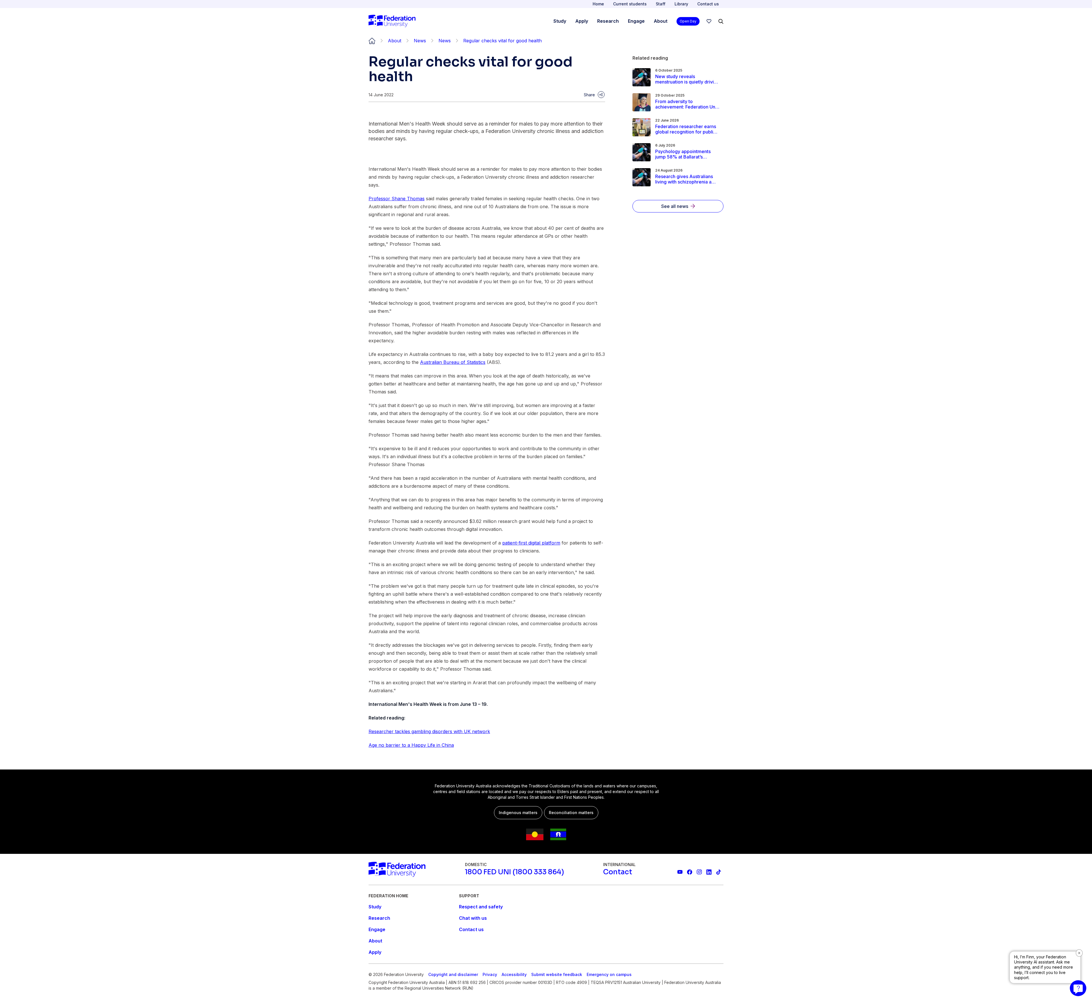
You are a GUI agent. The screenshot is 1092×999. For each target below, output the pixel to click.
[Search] (720, 21)
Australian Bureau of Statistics (452, 362)
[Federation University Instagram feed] (699, 872)
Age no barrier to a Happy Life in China (411, 745)
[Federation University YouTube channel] (680, 872)
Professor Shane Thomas (397, 198)
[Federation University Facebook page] (689, 872)
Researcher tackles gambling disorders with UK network (429, 731)
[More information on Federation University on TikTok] (718, 872)
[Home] (392, 21)
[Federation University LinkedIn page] (709, 872)
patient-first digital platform (531, 543)
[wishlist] (709, 21)
